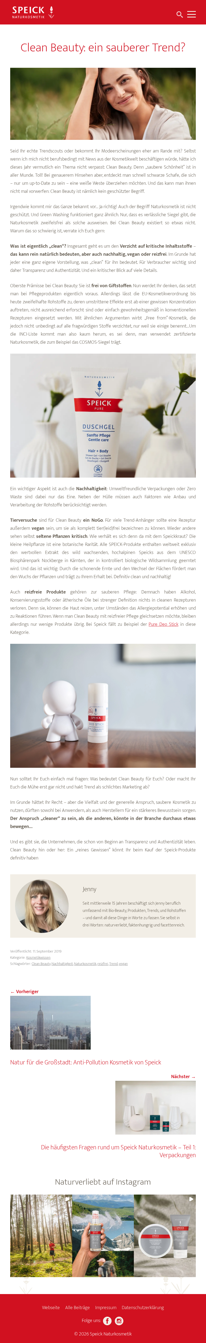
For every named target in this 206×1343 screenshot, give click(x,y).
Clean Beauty (41, 964)
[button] (41, 1236)
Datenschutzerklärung (143, 1308)
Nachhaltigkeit (62, 964)
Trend (113, 964)
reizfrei (102, 964)
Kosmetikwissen (38, 957)
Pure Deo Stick (163, 624)
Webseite (51, 1308)
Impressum (105, 1308)
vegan (123, 964)
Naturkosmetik (85, 964)
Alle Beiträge (77, 1308)
